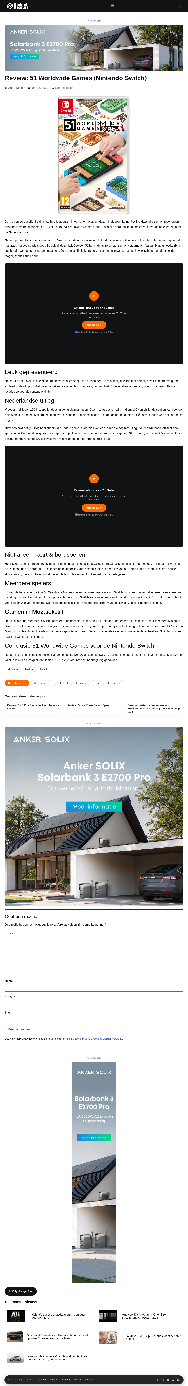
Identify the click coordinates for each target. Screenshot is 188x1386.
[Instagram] (173, 1379)
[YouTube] (168, 1379)
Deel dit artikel (17, 683)
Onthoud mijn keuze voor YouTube (95, 332)
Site (7, 1012)
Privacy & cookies (83, 1379)
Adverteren (40, 1379)
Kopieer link (114, 683)
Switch (44, 669)
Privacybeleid (94, 317)
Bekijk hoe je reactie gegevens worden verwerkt (94, 1038)
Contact (66, 1379)
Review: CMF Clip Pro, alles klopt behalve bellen (153, 1337)
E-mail (97, 683)
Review (29, 669)
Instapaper (81, 683)
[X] (162, 1379)
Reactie (10, 933)
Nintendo (13, 669)
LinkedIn (64, 683)
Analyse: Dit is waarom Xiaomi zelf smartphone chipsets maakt (144, 1316)
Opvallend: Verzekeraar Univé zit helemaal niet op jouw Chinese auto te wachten (57, 1337)
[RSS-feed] (178, 1379)
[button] (112, 5)
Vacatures (54, 1379)
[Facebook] (157, 1379)
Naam (10, 981)
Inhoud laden (94, 324)
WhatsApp (39, 683)
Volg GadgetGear (22, 1291)
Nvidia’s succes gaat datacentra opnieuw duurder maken (58, 1316)
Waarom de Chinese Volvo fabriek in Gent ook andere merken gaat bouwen (57, 1358)
